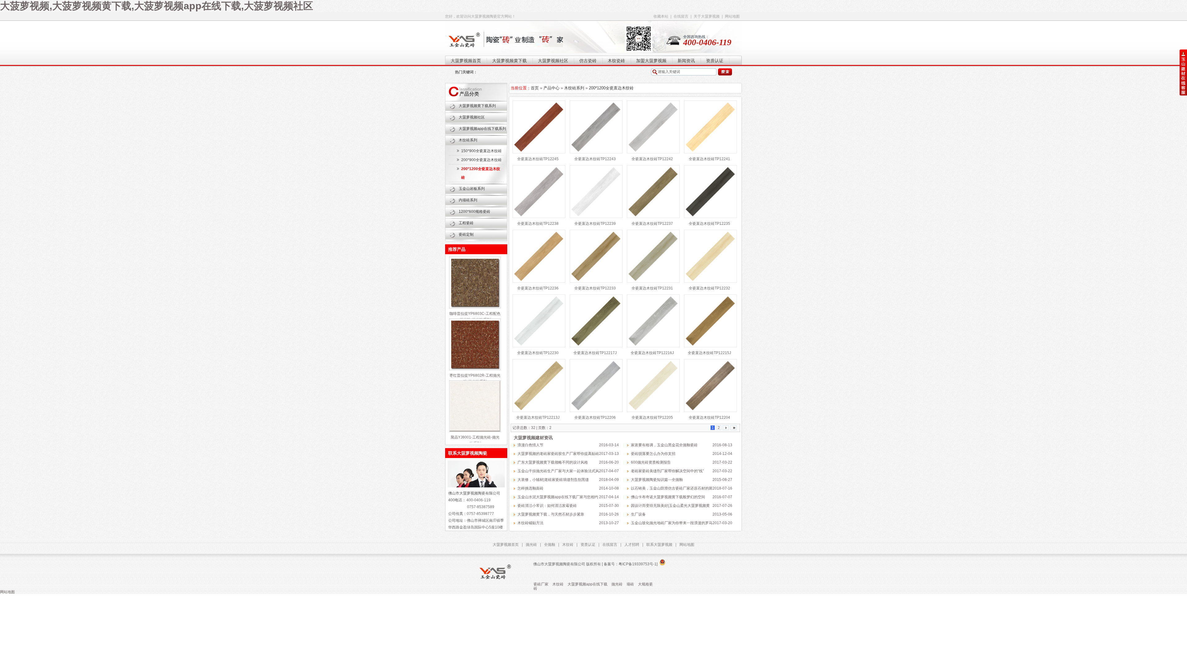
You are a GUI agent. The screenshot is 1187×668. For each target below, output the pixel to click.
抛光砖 (531, 544)
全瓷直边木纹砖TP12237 (652, 223)
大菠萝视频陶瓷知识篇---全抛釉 (657, 479)
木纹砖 (567, 544)
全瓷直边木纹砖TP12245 (538, 159)
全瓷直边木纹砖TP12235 (709, 223)
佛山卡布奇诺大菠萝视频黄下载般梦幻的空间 (668, 497)
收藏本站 (660, 16)
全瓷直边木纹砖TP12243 (595, 159)
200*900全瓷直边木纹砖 (481, 160)
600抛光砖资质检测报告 (651, 462)
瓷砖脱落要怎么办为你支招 (653, 454)
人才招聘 (631, 544)
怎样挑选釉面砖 (530, 488)
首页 (535, 88)
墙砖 (630, 584)
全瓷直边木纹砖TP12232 (709, 288)
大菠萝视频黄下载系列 (477, 106)
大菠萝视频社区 (472, 117)
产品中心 (551, 88)
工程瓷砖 (466, 223)
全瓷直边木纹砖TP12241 (709, 159)
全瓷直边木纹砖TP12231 (652, 288)
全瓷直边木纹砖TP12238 (538, 223)
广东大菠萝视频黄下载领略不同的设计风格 (552, 462)
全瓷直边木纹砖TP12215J (709, 353)
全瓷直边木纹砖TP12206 (595, 417)
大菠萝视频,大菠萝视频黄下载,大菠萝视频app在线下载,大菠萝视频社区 (156, 5)
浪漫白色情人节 (530, 445)
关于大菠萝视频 (707, 16)
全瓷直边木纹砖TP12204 (709, 417)
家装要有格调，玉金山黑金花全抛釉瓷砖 (664, 445)
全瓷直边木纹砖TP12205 (652, 417)
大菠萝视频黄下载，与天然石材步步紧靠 (550, 514)
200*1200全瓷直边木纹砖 (611, 88)
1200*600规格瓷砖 (474, 211)
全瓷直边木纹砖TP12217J (595, 353)
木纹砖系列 (468, 140)
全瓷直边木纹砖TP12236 (538, 288)
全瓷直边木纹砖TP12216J (652, 353)
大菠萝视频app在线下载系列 (482, 128)
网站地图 (732, 16)
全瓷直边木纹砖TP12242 (652, 159)
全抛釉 (549, 544)
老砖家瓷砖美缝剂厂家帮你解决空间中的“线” (667, 471)
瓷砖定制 (466, 234)
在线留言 (681, 16)
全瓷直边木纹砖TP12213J (537, 417)
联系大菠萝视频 (659, 544)
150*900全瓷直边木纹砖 (481, 151)
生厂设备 (638, 514)
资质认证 (588, 544)
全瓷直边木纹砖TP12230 (538, 353)
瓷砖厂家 (541, 584)
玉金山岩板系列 (472, 188)
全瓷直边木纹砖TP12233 (595, 288)
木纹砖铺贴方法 (530, 523)
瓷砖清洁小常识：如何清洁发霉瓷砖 (547, 505)
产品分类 (469, 94)
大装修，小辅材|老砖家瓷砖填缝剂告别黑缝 (553, 479)
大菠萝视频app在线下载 (587, 584)
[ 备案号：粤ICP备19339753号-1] (629, 564)
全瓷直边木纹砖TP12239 (595, 223)
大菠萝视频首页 (506, 544)
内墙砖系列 (468, 200)
